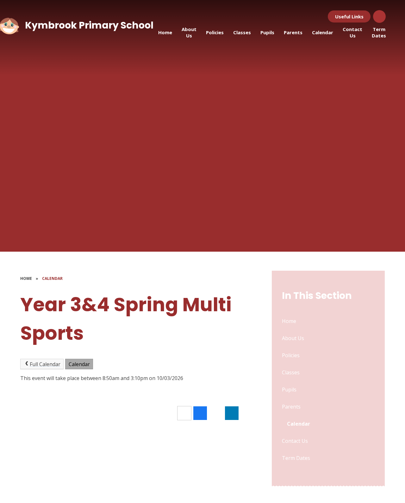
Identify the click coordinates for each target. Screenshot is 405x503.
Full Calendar (45, 364)
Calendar (52, 278)
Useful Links (349, 16)
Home (26, 278)
